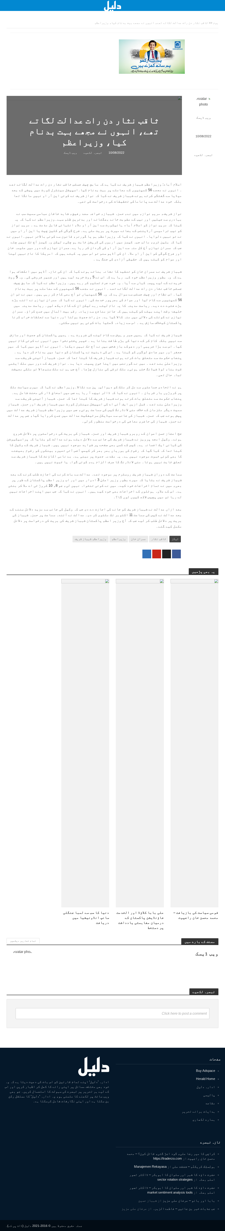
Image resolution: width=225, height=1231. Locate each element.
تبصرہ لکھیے (203, 155)
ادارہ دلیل (205, 1087)
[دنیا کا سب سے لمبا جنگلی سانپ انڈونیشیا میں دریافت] (85, 743)
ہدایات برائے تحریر (198, 1111)
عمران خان (138, 539)
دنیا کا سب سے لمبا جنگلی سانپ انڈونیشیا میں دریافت (86, 917)
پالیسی (209, 1095)
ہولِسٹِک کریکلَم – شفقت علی (193, 1166)
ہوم (215, 23)
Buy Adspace (205, 1070)
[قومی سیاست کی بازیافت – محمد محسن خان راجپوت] (195, 743)
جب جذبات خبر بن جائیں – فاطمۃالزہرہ (184, 1208)
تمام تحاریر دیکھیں (23, 941)
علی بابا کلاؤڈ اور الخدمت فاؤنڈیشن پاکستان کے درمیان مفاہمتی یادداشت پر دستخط (140, 920)
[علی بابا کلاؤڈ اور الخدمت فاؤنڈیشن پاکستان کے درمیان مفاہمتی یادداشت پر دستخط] (140, 743)
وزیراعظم (119, 539)
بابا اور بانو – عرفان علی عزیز (189, 1200)
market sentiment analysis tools (170, 1192)
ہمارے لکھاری (203, 1119)
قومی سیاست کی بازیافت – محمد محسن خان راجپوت (195, 915)
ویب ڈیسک (203, 117)
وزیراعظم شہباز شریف (90, 539)
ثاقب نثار (158, 539)
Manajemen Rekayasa (150, 1166)
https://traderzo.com (167, 1158)
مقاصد (210, 1103)
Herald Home (205, 1079)
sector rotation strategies (175, 1179)
